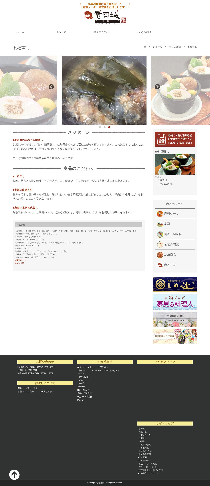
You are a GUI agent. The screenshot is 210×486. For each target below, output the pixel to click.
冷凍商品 (170, 254)
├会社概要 (142, 457)
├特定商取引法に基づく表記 (150, 470)
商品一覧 (61, 32)
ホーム (20, 32)
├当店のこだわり (145, 451)
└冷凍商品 (144, 448)
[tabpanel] (105, 90)
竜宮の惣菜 (175, 46)
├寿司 (142, 438)
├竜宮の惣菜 (145, 444)
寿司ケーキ (171, 213)
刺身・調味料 (173, 234)
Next (157, 87)
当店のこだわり (102, 32)
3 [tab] (110, 128)
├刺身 (142, 441)
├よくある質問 (144, 454)
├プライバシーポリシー (148, 467)
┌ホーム (141, 428)
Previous (51, 87)
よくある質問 (143, 32)
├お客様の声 (143, 460)
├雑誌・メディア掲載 (147, 464)
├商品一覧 (142, 432)
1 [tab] (101, 128)
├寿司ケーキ (145, 435)
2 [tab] (105, 128)
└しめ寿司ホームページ (148, 473)
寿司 (167, 223)
